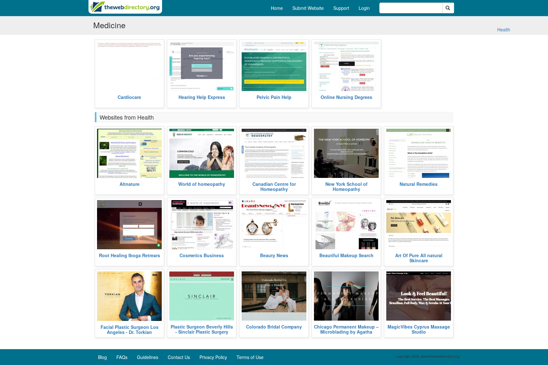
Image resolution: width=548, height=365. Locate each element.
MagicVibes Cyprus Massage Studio (419, 329)
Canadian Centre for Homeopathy (274, 186)
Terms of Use (250, 357)
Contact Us (179, 357)
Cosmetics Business (201, 255)
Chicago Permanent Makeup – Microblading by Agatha (346, 329)
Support (341, 8)
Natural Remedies (419, 184)
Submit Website (308, 8)
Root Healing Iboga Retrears (129, 255)
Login (364, 8)
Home (277, 8)
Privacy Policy (213, 357)
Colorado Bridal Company (274, 326)
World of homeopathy (201, 184)
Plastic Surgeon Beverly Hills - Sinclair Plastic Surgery (202, 329)
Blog (102, 357)
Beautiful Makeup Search (346, 255)
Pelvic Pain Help (274, 97)
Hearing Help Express (202, 97)
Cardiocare (129, 97)
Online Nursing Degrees (346, 97)
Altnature (130, 184)
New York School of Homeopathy (346, 186)
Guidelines (147, 357)
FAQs (121, 357)
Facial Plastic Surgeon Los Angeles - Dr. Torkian (130, 329)
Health (503, 29)
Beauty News (274, 255)
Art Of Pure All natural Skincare (418, 257)
